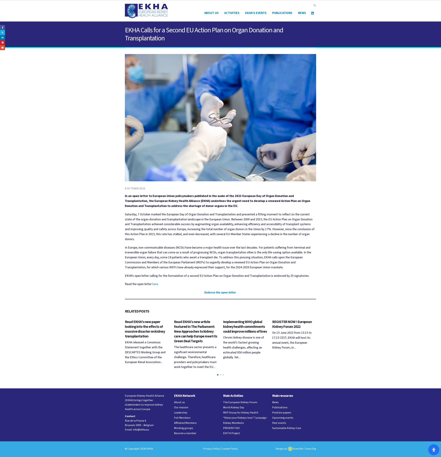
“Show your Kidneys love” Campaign (245, 418)
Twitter (2, 32)
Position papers (281, 413)
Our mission (181, 407)
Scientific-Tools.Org (304, 449)
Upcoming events (282, 418)
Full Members (182, 418)
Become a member (185, 433)
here (155, 284)
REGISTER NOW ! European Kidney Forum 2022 (292, 324)
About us (211, 13)
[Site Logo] (146, 11)
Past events (279, 423)
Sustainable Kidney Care (286, 428)
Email (2, 47)
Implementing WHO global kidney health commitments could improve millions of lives (245, 326)
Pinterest (2, 42)
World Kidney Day (233, 407)
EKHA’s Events (255, 13)
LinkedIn (2, 37)
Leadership (180, 413)
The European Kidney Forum (240, 402)
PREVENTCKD (231, 428)
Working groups (183, 428)
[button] (314, 6)
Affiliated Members (185, 423)
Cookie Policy (230, 449)
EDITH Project (231, 433)
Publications (282, 13)
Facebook (2, 27)
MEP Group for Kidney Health (240, 413)
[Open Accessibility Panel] (433, 449)
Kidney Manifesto (233, 423)
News (302, 13)
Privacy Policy (211, 449)
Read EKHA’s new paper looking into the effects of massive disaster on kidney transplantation (145, 329)
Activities (231, 13)
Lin (312, 13)
